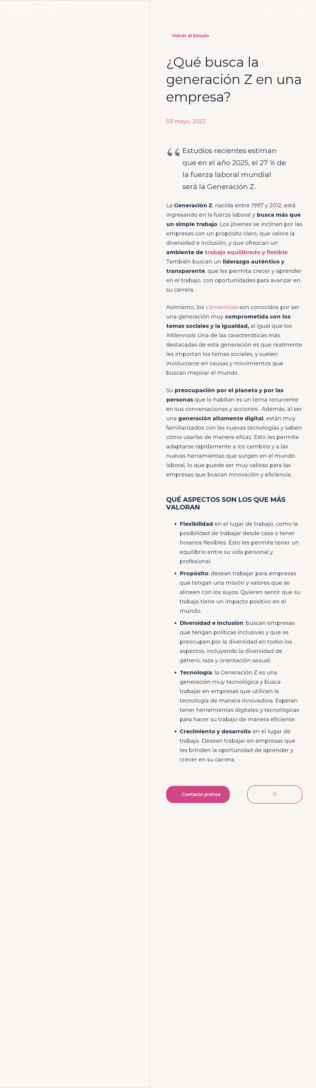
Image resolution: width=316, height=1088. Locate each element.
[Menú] (298, 10)
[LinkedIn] (279, 9)
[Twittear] (275, 794)
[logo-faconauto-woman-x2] (41, 10)
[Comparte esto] (258, 794)
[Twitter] (269, 10)
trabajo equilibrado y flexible (246, 252)
